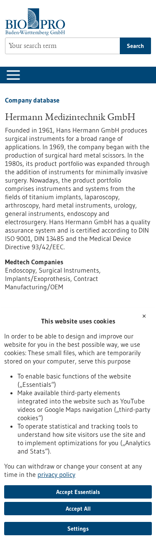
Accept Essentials (78, 492)
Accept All (78, 508)
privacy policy (56, 474)
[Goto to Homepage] (37, 21)
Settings (78, 528)
